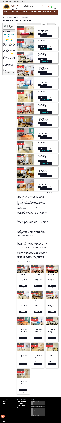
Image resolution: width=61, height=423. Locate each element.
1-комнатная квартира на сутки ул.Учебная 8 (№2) (25, 139)
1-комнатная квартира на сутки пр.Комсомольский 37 (23, 272)
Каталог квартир (14, 11)
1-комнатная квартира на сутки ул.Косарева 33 (25, 113)
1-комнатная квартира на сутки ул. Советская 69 (25, 62)
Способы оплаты (47, 11)
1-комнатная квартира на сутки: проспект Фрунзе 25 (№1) (23, 349)
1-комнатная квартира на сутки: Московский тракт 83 (25, 151)
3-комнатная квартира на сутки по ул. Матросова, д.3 (26, 177)
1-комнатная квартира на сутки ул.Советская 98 (25, 126)
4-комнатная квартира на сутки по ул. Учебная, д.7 (26, 190)
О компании (5, 1)
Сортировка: (38, 24)
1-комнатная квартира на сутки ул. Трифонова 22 (25, 75)
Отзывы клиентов (8, 14)
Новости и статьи (15, 1)
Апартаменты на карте (24, 11)
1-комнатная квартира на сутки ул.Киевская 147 (25, 100)
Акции (10, 1)
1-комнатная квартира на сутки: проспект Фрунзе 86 (52, 350)
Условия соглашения (7, 406)
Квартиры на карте (21, 405)
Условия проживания (36, 11)
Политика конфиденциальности (7, 404)
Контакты (4, 411)
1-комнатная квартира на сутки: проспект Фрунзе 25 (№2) (37, 349)
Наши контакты (23, 1)
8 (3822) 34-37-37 (29, 5)
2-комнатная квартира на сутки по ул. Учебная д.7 (26, 164)
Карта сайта (5, 413)
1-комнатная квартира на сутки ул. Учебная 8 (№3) (25, 88)
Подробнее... (42, 33)
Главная (6, 11)
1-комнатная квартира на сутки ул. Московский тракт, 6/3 (25, 49)
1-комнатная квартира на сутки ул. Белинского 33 (25, 37)
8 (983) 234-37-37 (29, 7)
